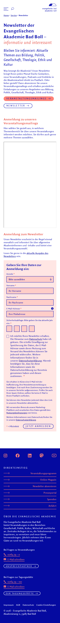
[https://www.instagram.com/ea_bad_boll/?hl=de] (5, 455)
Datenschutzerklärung (30, 360)
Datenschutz (35, 339)
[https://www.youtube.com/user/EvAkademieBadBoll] (54, 455)
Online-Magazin (48, 479)
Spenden (51, 499)
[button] (6, 9)
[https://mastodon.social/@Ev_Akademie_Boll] (41, 455)
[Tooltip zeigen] (52, 308)
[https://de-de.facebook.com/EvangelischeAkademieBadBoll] (18, 455)
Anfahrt (52, 505)
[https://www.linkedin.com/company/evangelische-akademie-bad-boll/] (30, 455)
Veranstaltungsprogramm (43, 473)
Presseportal (50, 492)
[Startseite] (49, 4)
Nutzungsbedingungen (16, 412)
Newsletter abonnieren (44, 486)
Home (6, 15)
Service (14, 15)
